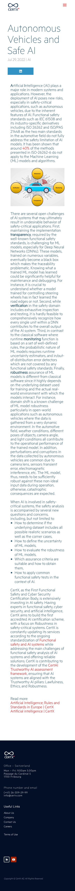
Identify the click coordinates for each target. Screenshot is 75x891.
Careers (8, 826)
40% (25, 148)
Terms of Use (11, 834)
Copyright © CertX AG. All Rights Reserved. (23, 878)
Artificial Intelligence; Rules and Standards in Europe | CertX (35, 704)
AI (29, 59)
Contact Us (10, 821)
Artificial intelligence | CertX (32, 710)
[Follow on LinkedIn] (6, 859)
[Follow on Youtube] (13, 859)
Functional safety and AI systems (33, 642)
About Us (9, 812)
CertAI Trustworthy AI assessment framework (34, 669)
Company (9, 817)
